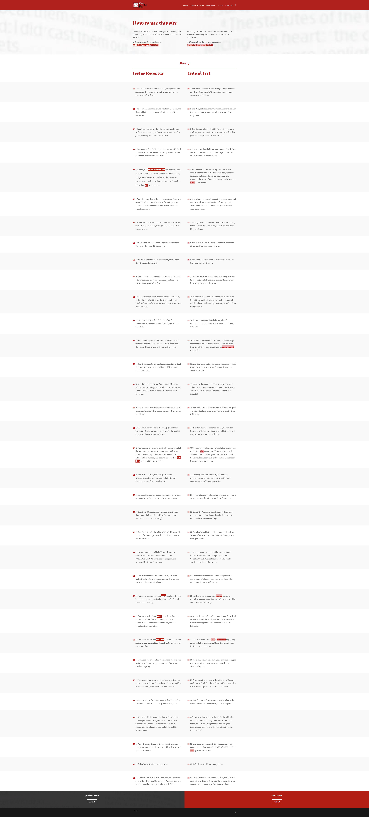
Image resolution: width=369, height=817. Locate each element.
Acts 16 (92, 801)
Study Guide (210, 5)
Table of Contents (197, 5)
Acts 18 (277, 801)
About (185, 5)
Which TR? (229, 5)
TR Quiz (220, 5)
